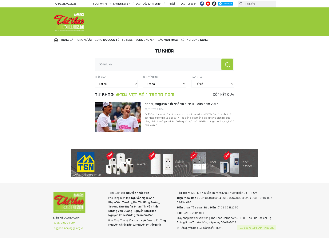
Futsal (127, 40)
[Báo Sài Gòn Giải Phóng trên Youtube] (208, 3)
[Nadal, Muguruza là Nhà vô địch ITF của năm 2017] (118, 117)
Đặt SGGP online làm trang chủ (257, 228)
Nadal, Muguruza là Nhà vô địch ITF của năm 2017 (181, 104)
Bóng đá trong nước (76, 40)
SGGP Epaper (188, 3)
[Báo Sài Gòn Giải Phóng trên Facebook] (202, 3)
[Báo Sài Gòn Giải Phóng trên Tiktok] (214, 3)
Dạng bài (197, 76)
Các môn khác (167, 40)
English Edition (121, 3)
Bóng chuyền (145, 40)
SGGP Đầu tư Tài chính (148, 3)
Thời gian (100, 76)
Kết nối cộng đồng (194, 40)
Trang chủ (56, 40)
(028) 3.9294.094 (65, 222)
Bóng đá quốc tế (107, 40)
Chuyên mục (151, 76)
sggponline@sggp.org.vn (69, 228)
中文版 (171, 3)
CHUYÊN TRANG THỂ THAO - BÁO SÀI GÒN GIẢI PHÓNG (69, 21)
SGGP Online (100, 3)
